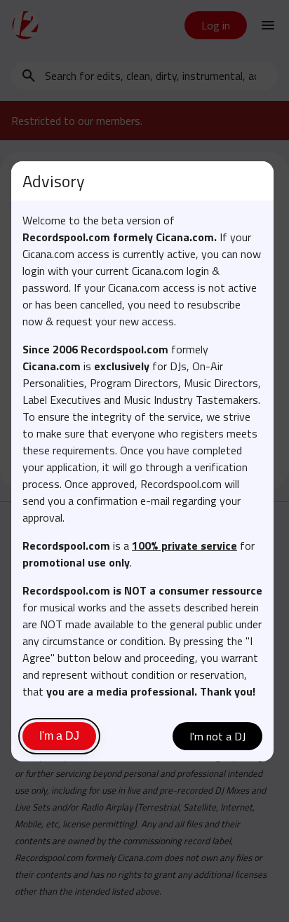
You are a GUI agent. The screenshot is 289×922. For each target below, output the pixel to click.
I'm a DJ (59, 736)
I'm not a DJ (217, 736)
